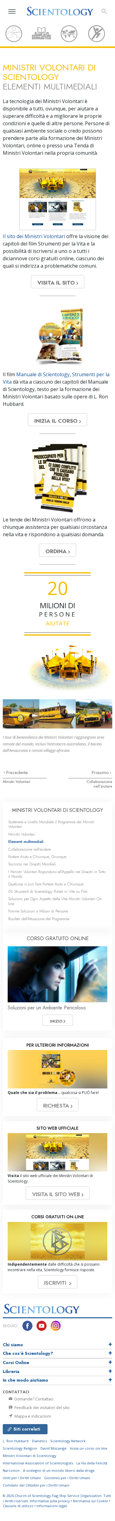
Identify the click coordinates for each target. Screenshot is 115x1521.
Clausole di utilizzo (18, 1505)
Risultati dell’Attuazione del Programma (38, 919)
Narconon (11, 1470)
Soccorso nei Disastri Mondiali (32, 864)
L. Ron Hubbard (16, 1441)
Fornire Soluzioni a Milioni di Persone (38, 911)
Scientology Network (68, 1441)
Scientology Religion (20, 1448)
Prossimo (101, 772)
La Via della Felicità (91, 1463)
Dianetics (39, 1441)
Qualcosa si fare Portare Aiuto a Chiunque (45, 884)
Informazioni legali (51, 1505)
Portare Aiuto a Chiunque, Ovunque (37, 857)
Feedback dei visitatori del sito (41, 1407)
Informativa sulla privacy (50, 1501)
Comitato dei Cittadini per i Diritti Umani (36, 1485)
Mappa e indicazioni (32, 1416)
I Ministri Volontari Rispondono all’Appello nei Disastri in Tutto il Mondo (56, 874)
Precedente (17, 772)
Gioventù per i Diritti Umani (67, 1477)
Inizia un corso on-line (88, 1448)
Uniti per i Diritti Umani (22, 1477)
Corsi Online (16, 1362)
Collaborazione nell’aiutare (99, 784)
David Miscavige (53, 1448)
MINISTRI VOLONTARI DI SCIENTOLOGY (57, 810)
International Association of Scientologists (38, 1463)
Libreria (11, 1371)
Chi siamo (13, 1345)
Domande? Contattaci (33, 1399)
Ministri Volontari (16, 781)
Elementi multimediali (26, 841)
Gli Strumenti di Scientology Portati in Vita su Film (47, 891)
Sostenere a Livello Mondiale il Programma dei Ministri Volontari (51, 824)
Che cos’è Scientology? (28, 1353)
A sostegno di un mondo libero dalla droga (58, 1470)
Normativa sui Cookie (90, 1501)
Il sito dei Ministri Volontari (34, 236)
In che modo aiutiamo (25, 1380)
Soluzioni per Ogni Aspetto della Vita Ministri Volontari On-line (55, 901)
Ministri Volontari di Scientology (29, 1455)
